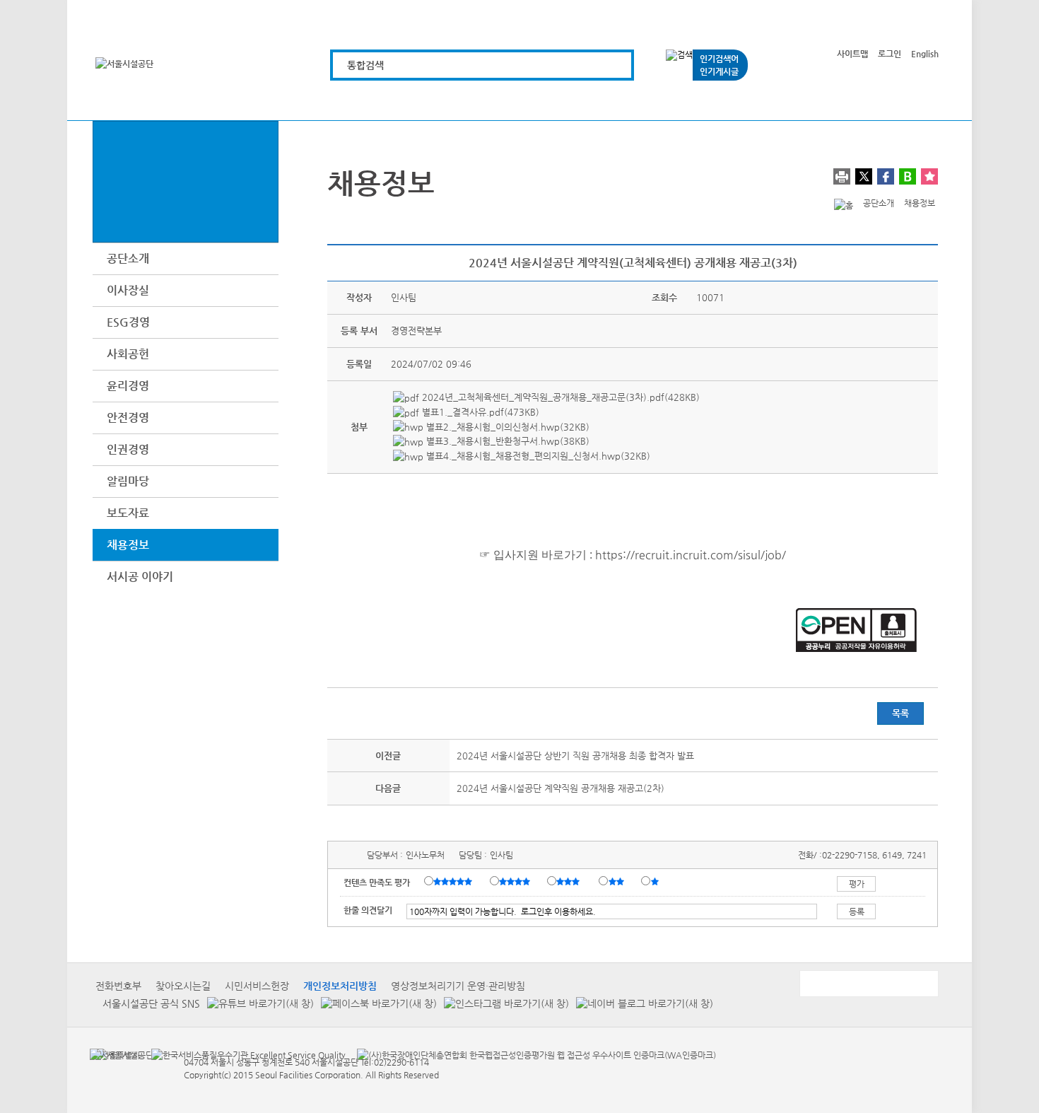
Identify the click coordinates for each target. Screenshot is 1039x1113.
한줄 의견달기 (368, 910)
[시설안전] (594, 101)
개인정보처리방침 (340, 985)
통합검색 (365, 65)
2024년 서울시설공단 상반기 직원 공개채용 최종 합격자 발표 (575, 755)
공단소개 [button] (128, 258)
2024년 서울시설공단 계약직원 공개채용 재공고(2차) (560, 788)
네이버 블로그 (907, 176)
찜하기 (929, 176)
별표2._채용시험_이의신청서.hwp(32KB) (506, 426)
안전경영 (128, 417)
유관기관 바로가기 (868, 983)
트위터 (863, 176)
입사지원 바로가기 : (543, 555)
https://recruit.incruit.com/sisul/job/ (690, 554)
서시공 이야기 (140, 576)
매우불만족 (655, 881)
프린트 (841, 176)
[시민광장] (754, 101)
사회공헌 (128, 354)
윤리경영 (128, 385)
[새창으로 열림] (257, 1004)
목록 (900, 713)
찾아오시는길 (183, 985)
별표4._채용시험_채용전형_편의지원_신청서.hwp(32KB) (536, 455)
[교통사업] (674, 101)
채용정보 (128, 545)
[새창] (115, 1054)
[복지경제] (354, 101)
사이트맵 (852, 54)
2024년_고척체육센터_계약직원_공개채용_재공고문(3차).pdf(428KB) (559, 397)
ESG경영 (128, 322)
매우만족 (454, 881)
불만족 (617, 881)
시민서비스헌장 (257, 985)
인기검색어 (719, 59)
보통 (570, 881)
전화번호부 (118, 985)
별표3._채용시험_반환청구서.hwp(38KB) (506, 441)
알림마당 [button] (128, 481)
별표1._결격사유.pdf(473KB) (479, 412)
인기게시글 (719, 71)
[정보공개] (913, 101)
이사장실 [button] (128, 290)
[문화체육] (434, 101)
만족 (516, 881)
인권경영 (128, 449)
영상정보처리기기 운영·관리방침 (458, 985)
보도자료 (128, 513)
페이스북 (885, 176)
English (925, 54)
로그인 (889, 54)
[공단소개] (833, 101)
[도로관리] (514, 101)
